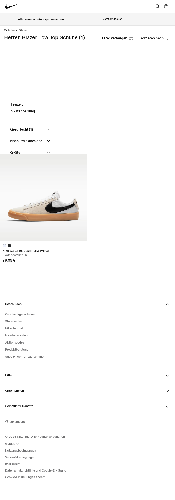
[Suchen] (157, 6)
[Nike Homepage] (11, 6)
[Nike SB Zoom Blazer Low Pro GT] (43, 197)
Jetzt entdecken (112, 19)
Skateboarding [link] (23, 111)
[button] (30, 129)
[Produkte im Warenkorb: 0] (166, 6)
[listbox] (154, 38)
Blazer (23, 30)
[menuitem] (12, 443)
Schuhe (9, 30)
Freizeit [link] (17, 104)
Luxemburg (17, 421)
